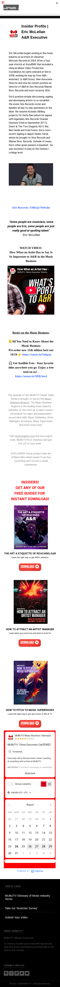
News (5, 8)
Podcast (32, 8)
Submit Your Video (16, 917)
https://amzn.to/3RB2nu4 (31, 376)
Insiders (22, 8)
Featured (42, 8)
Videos (13, 8)
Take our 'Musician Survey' (21, 908)
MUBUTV (30, 3)
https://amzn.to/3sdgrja (37, 354)
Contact (53, 8)
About (30, 12)
